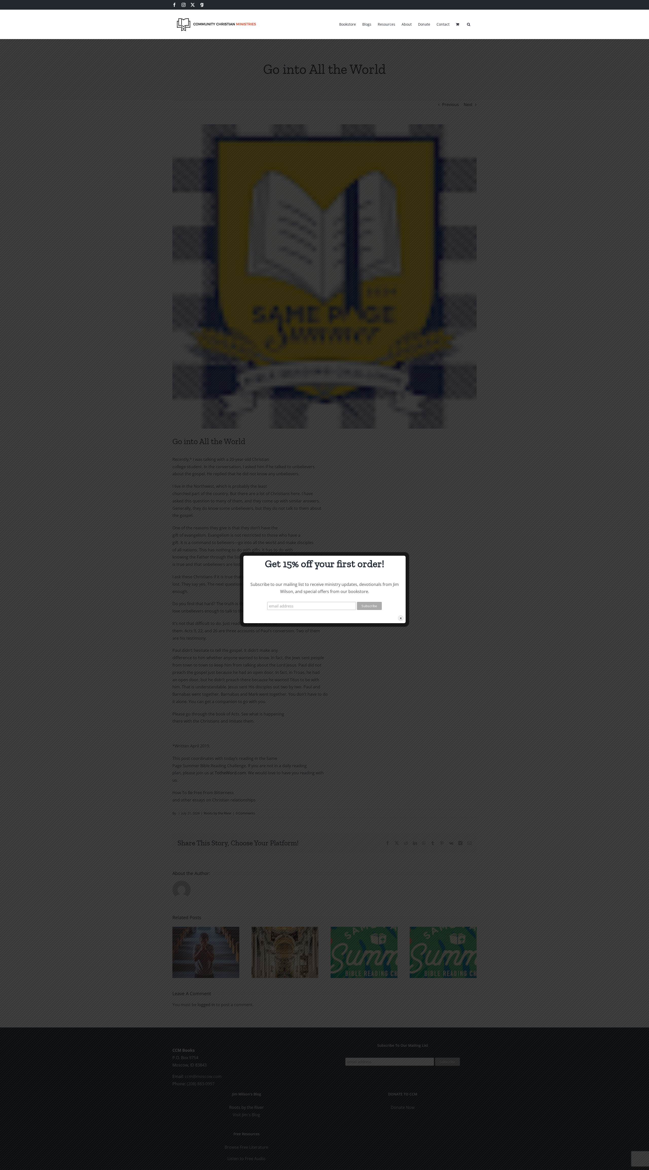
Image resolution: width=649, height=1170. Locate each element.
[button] (468, 24)
